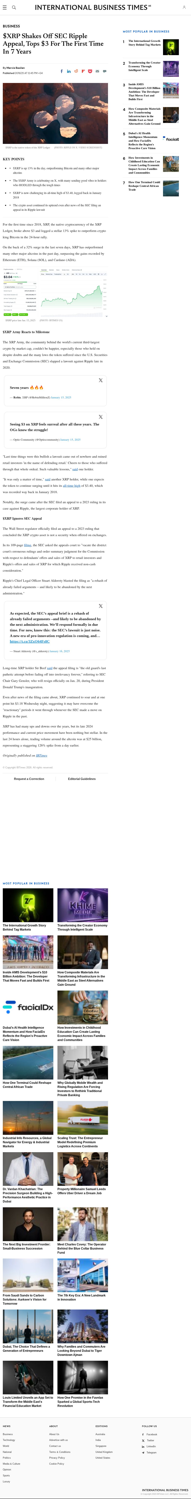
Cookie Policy (56, 1463)
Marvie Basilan (16, 68)
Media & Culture (11, 1463)
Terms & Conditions (60, 1452)
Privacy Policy (57, 1457)
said (75, 469)
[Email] (97, 71)
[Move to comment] (104, 71)
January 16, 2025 (59, 651)
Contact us (55, 1446)
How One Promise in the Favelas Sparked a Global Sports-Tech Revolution (80, 1401)
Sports (6, 1475)
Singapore (101, 1446)
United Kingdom (104, 1452)
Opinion (7, 1469)
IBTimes (41, 755)
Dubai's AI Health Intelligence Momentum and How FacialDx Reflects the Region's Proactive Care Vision (143, 141)
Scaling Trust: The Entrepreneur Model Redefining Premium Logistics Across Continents (80, 1142)
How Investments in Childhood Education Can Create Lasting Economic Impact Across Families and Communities (144, 165)
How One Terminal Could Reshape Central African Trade (144, 186)
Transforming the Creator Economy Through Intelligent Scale (145, 66)
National (7, 1452)
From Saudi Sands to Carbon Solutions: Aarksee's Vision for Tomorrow (24, 1299)
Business (8, 1434)
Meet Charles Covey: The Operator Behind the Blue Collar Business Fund (81, 1248)
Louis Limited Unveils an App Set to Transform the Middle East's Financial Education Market (28, 1401)
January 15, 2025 (61, 397)
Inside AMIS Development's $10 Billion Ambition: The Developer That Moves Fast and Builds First (26, 976)
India (98, 1440)
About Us (54, 1434)
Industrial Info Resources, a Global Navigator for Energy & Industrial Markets (27, 1142)
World (6, 1446)
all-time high (71, 485)
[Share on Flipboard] (83, 71)
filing (27, 545)
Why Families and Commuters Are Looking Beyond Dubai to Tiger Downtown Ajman (81, 1350)
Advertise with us (58, 1440)
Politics (7, 1457)
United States (103, 1457)
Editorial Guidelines (82, 779)
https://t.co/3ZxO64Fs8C (30, 641)
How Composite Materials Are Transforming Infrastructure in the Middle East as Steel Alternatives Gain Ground (145, 116)
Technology (9, 1440)
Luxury (6, 1481)
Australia (100, 1434)
